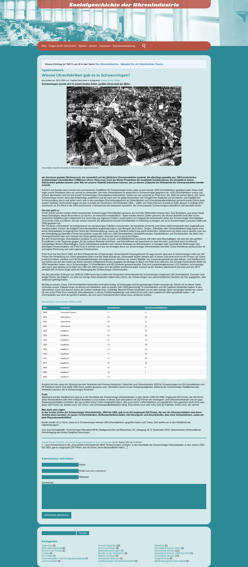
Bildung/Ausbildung (52, 548)
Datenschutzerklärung (124, 46)
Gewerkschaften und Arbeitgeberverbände (63, 558)
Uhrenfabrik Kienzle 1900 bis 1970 (172, 553)
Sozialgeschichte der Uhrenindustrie (124, 4)
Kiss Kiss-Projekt (107, 548)
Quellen (83, 46)
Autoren (93, 46)
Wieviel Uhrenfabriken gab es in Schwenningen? (86, 75)
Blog (44, 46)
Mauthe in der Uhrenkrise (111, 553)
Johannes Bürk (49, 561)
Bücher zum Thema (52, 550)
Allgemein (47, 545)
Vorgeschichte (107, 80)
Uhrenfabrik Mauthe (164, 556)
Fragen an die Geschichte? (62, 46)
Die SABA (47, 556)
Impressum (105, 46)
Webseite (84, 477)
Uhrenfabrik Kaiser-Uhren (167, 548)
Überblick (159, 545)
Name (82, 464)
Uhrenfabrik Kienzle (164, 550)
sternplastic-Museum (108, 558)
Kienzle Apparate (107, 545)
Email (92, 471)
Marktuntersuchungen (109, 550)
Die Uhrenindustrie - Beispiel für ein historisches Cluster (129, 64)
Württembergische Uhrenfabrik (169, 561)
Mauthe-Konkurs (106, 556)
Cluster (117, 80)
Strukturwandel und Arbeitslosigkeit (116, 561)
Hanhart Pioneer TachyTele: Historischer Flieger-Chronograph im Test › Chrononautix (77, 442)
